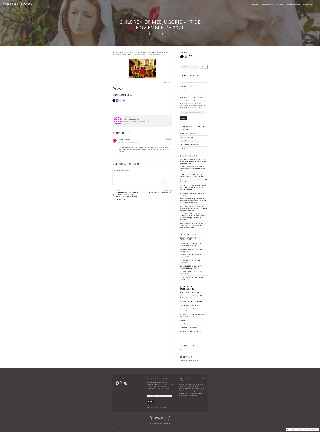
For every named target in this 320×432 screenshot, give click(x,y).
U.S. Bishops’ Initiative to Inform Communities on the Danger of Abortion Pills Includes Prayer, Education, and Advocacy (192, 217)
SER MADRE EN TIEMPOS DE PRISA (191, 301)
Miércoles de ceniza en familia (189, 327)
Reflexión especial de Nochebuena (190, 331)
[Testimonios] (160, 417)
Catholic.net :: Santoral (194, 126)
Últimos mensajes (308, 4)
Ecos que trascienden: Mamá (189, 305)
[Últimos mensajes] (168, 417)
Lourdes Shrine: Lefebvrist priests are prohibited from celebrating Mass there (192, 175)
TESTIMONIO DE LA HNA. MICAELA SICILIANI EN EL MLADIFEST (191, 244)
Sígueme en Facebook (190, 75)
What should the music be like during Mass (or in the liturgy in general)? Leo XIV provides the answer (193, 187)
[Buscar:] (189, 67)
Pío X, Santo (183, 148)
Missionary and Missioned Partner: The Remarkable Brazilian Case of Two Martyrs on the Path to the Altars (193, 208)
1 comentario (167, 34)
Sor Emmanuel (167, 82)
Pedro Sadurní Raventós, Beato (189, 133)
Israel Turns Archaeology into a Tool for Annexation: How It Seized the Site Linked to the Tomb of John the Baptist (193, 200)
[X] (186, 57)
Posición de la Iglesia (267, 4)
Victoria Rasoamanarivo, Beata (189, 141)
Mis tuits (182, 90)
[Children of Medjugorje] (164, 417)
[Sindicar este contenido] (180, 126)
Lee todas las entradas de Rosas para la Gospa (136, 121)
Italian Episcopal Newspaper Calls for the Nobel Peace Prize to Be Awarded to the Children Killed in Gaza (193, 225)
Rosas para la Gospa (131, 119)
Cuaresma (183, 320)
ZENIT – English (189, 156)
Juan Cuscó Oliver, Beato (187, 130)
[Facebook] (182, 57)
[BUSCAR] (316, 4)
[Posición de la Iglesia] (156, 417)
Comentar (166, 182)
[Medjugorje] (151, 417)
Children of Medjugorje (293, 4)
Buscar (204, 66)
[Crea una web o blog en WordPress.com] (160, 428)
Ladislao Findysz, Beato (187, 137)
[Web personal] (124, 124)
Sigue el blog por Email (192, 97)
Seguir (183, 118)
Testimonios (279, 4)
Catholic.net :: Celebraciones (188, 288)
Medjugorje (255, 4)
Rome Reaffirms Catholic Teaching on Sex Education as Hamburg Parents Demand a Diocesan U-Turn (193, 161)
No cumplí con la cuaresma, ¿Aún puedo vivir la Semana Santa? (192, 315)
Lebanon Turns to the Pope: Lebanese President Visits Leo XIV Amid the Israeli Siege (192, 168)
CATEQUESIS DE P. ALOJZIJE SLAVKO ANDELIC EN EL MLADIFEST (191, 267)
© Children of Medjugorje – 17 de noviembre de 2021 (146, 54)
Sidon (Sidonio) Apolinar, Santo (189, 145)
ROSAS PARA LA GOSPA (17, 4)
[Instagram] (191, 57)
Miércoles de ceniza (186, 324)
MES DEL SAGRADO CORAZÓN (189, 292)
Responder (168, 139)
